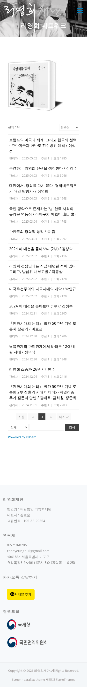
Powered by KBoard (22, 437)
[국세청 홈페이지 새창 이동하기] (19, 624)
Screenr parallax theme (28, 679)
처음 (21, 417)
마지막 (64, 417)
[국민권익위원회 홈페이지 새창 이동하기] (27, 642)
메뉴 (78, 10)
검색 (72, 427)
